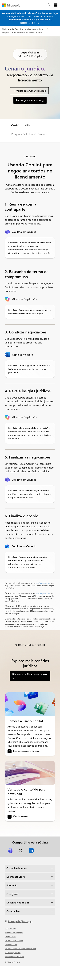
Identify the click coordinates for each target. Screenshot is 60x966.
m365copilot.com (43, 583)
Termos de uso (11, 944)
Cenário (15, 125)
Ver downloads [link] (21, 816)
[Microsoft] (12, 5)
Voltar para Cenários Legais (31, 90)
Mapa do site (10, 928)
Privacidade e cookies (14, 940)
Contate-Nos (10, 936)
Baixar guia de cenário (28, 100)
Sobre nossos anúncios (14, 956)
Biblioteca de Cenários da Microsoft (19, 29)
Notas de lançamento (14, 932)
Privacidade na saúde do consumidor (20, 948)
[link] (30, 704)
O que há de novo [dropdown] (16, 868)
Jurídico (42, 29)
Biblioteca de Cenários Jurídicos (29, 674)
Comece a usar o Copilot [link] (26, 751)
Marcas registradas (12, 952)
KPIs (27, 125)
